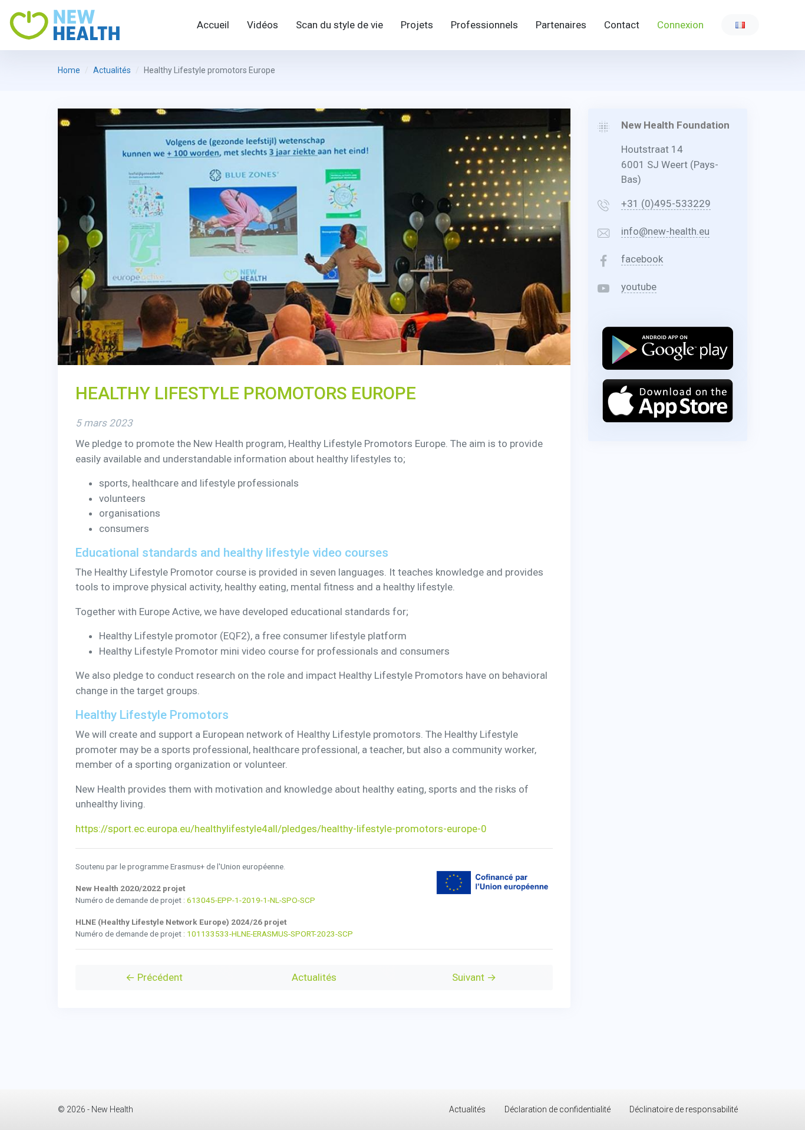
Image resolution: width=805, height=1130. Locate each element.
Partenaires (561, 25)
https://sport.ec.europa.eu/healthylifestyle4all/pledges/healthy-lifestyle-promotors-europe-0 (281, 829)
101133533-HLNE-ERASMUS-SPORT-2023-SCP (270, 933)
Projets (417, 25)
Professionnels (484, 25)
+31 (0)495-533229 (666, 203)
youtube (638, 287)
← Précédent (154, 977)
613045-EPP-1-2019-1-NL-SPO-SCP (251, 900)
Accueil (213, 25)
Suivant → (474, 977)
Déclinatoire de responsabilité (683, 1109)
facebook (642, 259)
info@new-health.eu (665, 231)
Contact (621, 25)
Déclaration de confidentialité (557, 1109)
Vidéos (262, 25)
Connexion (680, 25)
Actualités (112, 70)
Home (69, 70)
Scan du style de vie (339, 25)
